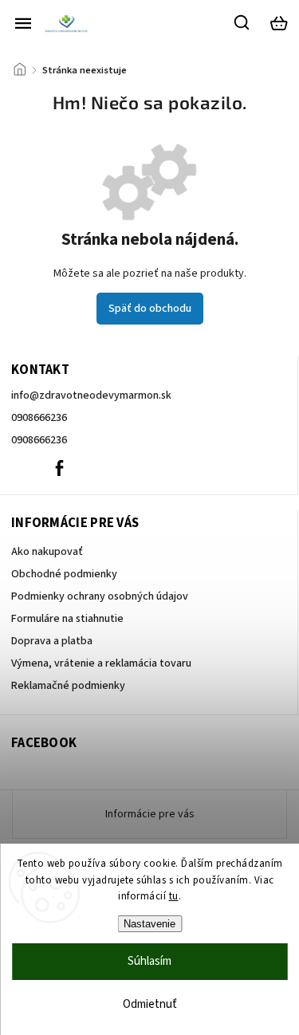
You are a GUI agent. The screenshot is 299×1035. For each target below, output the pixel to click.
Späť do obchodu (149, 309)
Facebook (59, 468)
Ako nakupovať (47, 552)
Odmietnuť (150, 1004)
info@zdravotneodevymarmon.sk (91, 395)
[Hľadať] (242, 22)
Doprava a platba (51, 641)
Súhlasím (149, 961)
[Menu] (23, 23)
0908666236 (39, 418)
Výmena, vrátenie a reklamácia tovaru (101, 663)
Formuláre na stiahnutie (67, 619)
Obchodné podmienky (64, 574)
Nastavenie (149, 924)
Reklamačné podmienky (68, 686)
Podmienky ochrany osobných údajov (99, 596)
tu (174, 896)
